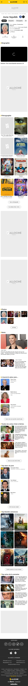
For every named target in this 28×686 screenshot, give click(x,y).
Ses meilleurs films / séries (14, 206)
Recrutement (16, 669)
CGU (26, 669)
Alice (11, 395)
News (3, 332)
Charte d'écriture (22, 672)
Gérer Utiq (16, 673)
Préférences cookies (20, 670)
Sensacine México (12, 664)
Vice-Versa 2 (21, 196)
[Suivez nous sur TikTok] (18, 644)
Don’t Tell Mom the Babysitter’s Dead (7, 196)
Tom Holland (13, 480)
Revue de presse (14, 672)
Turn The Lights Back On (7, 135)
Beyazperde (6, 662)
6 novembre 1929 (18, 30)
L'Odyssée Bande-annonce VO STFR (21, 547)
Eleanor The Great (20, 155)
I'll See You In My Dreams (15, 393)
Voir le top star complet (14, 506)
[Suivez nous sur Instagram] (14, 644)
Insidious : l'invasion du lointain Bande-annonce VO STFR (7, 547)
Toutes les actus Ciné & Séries (14, 460)
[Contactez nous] (22, 644)
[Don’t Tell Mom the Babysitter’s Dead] (7, 187)
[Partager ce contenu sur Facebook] (20, 17)
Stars (6, 13)
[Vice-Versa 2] (20, 187)
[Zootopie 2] (7, 166)
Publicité (22, 669)
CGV (5, 670)
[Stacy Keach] (5, 410)
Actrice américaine (15, 13)
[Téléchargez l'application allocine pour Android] (16, 652)
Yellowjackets (21, 135)
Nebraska (12, 407)
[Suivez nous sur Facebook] (6, 644)
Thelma (21, 176)
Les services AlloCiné (9, 673)
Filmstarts (5, 660)
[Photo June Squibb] (4, 314)
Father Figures (13, 380)
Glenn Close (13, 379)
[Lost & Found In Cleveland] (7, 146)
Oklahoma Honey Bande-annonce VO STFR (21, 529)
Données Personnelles (5, 672)
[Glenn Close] (5, 384)
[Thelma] (20, 166)
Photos (4, 309)
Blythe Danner (14, 392)
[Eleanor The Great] (20, 146)
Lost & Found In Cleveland (7, 155)
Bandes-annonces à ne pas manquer (14, 569)
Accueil (2, 13)
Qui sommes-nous (9, 669)
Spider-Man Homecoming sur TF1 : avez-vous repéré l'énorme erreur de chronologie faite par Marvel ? (21, 437)
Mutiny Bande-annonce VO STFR (7, 529)
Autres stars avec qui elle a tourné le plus (14, 419)
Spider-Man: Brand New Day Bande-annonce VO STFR (7, 564)
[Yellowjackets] (20, 125)
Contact (2, 669)
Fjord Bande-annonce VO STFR (21, 564)
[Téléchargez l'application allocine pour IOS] (12, 652)
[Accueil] (12, 2)
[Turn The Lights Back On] (7, 125)
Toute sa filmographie (14, 202)
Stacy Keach (13, 404)
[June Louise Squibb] (5, 28)
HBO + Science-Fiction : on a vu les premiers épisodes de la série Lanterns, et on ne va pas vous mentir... (21, 602)
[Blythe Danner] (5, 397)
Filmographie (6, 115)
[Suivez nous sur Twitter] (10, 644)
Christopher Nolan (15, 467)
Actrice (15, 24)
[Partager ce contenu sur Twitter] (23, 17)
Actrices (9, 13)
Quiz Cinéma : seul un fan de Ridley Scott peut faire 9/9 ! (21, 452)
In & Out (12, 382)
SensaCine (19, 660)
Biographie (5, 43)
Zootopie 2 (7, 176)
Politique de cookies (11, 670)
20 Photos (14, 327)
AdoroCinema (19, 662)
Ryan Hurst (13, 492)
